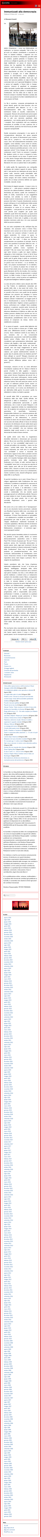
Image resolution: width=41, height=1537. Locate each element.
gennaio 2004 (8, 1491)
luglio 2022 (7, 1021)
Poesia (6, 664)
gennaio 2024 (8, 983)
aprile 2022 (7, 1027)
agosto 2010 (7, 1324)
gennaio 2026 (8, 932)
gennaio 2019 (8, 1110)
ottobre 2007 (7, 1396)
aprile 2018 (7, 1129)
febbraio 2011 (8, 1311)
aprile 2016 (7, 1180)
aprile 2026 (7, 926)
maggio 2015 (7, 1203)
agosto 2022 (7, 1019)
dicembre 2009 (8, 1341)
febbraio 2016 (8, 1184)
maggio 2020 (7, 1076)
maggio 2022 (7, 1025)
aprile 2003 (7, 1510)
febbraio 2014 (8, 1235)
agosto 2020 (7, 1070)
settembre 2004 (8, 1474)
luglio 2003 (7, 1503)
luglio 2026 (7, 919)
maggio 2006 (7, 1432)
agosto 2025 (7, 943)
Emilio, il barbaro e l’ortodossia (13, 730)
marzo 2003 (7, 1512)
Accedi (6, 1525)
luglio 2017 (7, 1148)
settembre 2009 (8, 1347)
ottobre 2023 (7, 989)
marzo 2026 (7, 928)
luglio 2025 (7, 945)
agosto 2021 (7, 1044)
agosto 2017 (7, 1146)
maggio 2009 (7, 1355)
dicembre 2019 (8, 1087)
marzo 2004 (7, 1487)
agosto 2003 (7, 1501)
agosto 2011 (7, 1298)
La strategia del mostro (10, 726)
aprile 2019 (7, 1104)
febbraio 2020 (8, 1082)
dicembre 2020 (8, 1061)
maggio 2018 (7, 1127)
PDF (23, 639)
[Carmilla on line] (20, 3)
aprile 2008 (7, 1383)
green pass (28, 642)
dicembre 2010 (8, 1315)
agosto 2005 (7, 1451)
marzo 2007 (7, 1410)
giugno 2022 (7, 1023)
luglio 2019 (7, 1097)
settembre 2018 (8, 1118)
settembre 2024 (8, 966)
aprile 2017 (7, 1154)
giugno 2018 (7, 1125)
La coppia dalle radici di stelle (12, 694)
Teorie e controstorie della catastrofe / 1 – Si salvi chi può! (21, 732)
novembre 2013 (8, 1241)
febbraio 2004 (8, 1489)
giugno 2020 (7, 1074)
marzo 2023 (7, 1004)
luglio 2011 (7, 1300)
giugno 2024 (7, 972)
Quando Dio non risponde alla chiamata (15, 747)
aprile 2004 (7, 1484)
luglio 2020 (7, 1072)
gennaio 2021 (8, 1059)
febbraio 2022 (8, 1032)
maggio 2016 (7, 1178)
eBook (32, 639)
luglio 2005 (7, 1453)
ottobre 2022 (7, 1015)
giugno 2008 (7, 1379)
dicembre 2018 (8, 1112)
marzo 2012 (7, 1283)
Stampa (14, 639)
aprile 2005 (7, 1459)
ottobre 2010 (7, 1319)
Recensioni (7, 655)
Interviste (6, 660)
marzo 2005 (7, 1461)
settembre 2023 (8, 991)
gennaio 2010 (8, 1338)
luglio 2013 (7, 1250)
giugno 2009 (7, 1353)
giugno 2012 (7, 1277)
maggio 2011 (7, 1305)
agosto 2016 (7, 1171)
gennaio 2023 (8, 1008)
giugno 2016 (7, 1176)
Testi (5, 662)
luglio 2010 (7, 1326)
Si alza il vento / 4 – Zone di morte (14, 751)
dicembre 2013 (8, 1239)
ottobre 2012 (7, 1269)
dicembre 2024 (8, 960)
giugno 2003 (7, 1506)
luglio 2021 (7, 1046)
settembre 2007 (8, 1398)
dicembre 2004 (8, 1467)
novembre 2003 (8, 1495)
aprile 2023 (7, 1002)
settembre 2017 (8, 1144)
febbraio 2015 (8, 1209)
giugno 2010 (7, 1328)
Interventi (21, 14)
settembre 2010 (8, 1321)
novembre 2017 (8, 1140)
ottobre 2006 (7, 1421)
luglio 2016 (7, 1173)
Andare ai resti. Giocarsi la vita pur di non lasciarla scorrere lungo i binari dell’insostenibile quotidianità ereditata (18, 699)
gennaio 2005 (8, 1465)
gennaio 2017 (8, 1161)
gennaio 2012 (8, 1288)
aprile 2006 (7, 1434)
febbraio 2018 (8, 1133)
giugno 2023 (7, 998)
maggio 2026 (7, 924)
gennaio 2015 (8, 1211)
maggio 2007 (7, 1406)
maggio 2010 (7, 1330)
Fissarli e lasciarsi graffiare (12, 703)
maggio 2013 (7, 1254)
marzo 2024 (7, 979)
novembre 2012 (8, 1266)
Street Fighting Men (9, 749)
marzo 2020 (7, 1080)
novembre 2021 (8, 1038)
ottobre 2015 (7, 1192)
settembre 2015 (8, 1195)
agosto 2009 (7, 1349)
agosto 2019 (7, 1095)
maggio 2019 (7, 1101)
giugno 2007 (7, 1404)
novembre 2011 (8, 1292)
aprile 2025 (7, 951)
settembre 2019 (8, 1093)
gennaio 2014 (8, 1237)
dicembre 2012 (8, 1264)
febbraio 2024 (8, 981)
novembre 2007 (8, 1393)
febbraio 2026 (8, 930)
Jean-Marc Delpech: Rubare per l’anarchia (16, 715)
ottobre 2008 (7, 1370)
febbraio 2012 (8, 1286)
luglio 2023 (7, 996)
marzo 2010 (7, 1334)
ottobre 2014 (7, 1218)
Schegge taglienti (9, 668)
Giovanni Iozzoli (20, 642)
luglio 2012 (7, 1275)
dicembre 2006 (8, 1417)
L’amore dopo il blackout (11, 737)
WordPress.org (8, 1532)
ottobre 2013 (7, 1243)
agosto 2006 (7, 1425)
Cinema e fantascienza (13, 717)
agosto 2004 (7, 1476)
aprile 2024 (7, 977)
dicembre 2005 (8, 1442)
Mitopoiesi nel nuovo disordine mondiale (15, 739)
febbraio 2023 (8, 1006)
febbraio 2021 (8, 1057)
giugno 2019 (7, 1099)
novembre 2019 (8, 1089)
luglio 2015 (7, 1199)
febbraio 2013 (8, 1260)
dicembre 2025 (8, 934)
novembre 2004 (8, 1470)
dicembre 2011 (8, 1290)
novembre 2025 (8, 936)
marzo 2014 (7, 1233)
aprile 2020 (7, 1078)
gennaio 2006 (8, 1440)
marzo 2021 (7, 1055)
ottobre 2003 (7, 1497)
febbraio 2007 (8, 1412)
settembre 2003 (8, 1499)
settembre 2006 (8, 1423)
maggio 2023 (7, 1000)
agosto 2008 (7, 1374)
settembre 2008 (8, 1372)
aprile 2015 (7, 1205)
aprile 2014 (7, 1231)
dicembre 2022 (8, 1010)
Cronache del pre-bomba (11, 670)
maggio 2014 (7, 1228)
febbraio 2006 (8, 1438)
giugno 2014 (7, 1226)
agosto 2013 (7, 1247)
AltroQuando (7, 677)
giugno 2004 (7, 1480)
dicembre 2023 (8, 985)
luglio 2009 (7, 1351)
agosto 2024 (7, 968)
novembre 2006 (8, 1419)
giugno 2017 (7, 1150)
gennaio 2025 (8, 958)
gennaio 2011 (8, 1313)
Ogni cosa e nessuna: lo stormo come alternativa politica (20, 743)
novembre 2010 (8, 1317)
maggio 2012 (7, 1279)
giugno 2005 (7, 1455)
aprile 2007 (7, 1408)
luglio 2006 (7, 1427)
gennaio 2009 (8, 1364)
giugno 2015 (7, 1201)
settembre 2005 (8, 1448)
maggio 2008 (7, 1381)
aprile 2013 (7, 1256)
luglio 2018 (7, 1123)
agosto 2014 (7, 1222)
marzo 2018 (7, 1131)
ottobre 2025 (7, 939)
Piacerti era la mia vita (10, 705)
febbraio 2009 (8, 1362)
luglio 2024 (7, 970)
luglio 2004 (7, 1478)
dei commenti (9, 1530)
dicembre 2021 (8, 1036)
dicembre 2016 (8, 1163)
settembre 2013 (8, 1245)
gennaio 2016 (8, 1186)
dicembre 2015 (8, 1188)
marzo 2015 (7, 1207)
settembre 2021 (8, 1042)
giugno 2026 (7, 922)
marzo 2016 (7, 1182)
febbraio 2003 (8, 1514)
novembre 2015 (8, 1190)
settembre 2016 (8, 1169)
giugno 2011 (7, 1302)
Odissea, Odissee (9, 724)
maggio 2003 (7, 1508)
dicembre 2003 (8, 1493)
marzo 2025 (7, 953)
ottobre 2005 (7, 1446)
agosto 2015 (7, 1197)
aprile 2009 (7, 1357)
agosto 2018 (7, 1120)
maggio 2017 (7, 1152)
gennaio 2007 (8, 1415)
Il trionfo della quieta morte (11, 728)
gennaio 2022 (8, 1034)
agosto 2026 (7, 917)
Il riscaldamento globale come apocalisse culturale (18, 690)
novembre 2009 (8, 1343)
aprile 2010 (7, 1332)
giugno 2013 (7, 1252)
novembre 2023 (8, 987)
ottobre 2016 (7, 1167)
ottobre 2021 (7, 1040)
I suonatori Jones (9, 672)
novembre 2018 (8, 1114)
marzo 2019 (7, 1106)
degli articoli (9, 1527)
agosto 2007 (7, 1400)
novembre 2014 (8, 1216)
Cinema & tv (7, 666)
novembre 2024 (8, 962)
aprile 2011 (7, 1307)
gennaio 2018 (8, 1135)
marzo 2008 (7, 1385)
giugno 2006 (7, 1429)
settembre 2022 (8, 1017)
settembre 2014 (8, 1220)
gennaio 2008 (8, 1389)
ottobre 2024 (7, 964)
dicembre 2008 (8, 1366)
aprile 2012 (7, 1281)
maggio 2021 (7, 1051)
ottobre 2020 (7, 1065)
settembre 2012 (8, 1271)
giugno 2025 (7, 947)
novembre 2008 (8, 1368)
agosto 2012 (7, 1273)
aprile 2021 (7, 1053)
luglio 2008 (7, 1377)
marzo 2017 (7, 1156)
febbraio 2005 (8, 1463)
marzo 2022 (7, 1030)
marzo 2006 (7, 1436)
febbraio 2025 (8, 955)
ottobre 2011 (7, 1294)
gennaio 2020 (8, 1085)
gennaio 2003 (8, 1516)
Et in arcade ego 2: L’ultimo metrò (13, 741)
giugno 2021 (7, 1049)
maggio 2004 (7, 1482)
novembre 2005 (8, 1444)
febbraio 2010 (8, 1336)
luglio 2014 (7, 1224)
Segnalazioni (7, 674)
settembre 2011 (8, 1296)
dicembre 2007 (8, 1391)
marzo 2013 (7, 1258)
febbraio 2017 (8, 1159)
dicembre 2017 (8, 1137)
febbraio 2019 (8, 1108)
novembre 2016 (8, 1165)
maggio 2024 (7, 974)
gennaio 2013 (8, 1262)
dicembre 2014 (8, 1214)
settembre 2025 (8, 941)
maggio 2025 (7, 949)
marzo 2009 (7, 1360)
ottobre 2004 (7, 1472)
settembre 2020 (8, 1068)
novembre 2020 (8, 1063)
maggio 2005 (7, 1457)
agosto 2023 (7, 994)
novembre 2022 (8, 1013)
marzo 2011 (7, 1309)
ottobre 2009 (7, 1345)
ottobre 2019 (7, 1091)
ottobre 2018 (7, 1116)
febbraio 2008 (8, 1387)
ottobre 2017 (7, 1142)
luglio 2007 (7, 1402)
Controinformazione (9, 658)
